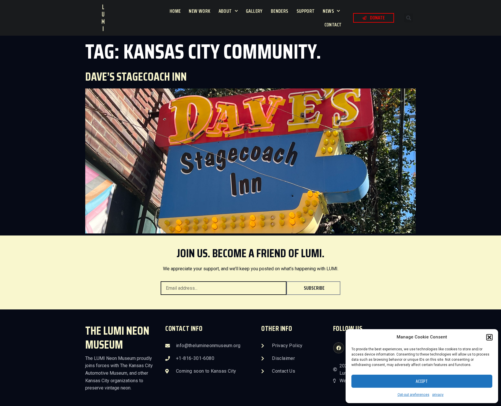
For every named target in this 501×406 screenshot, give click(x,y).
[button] (489, 337)
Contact (333, 24)
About (225, 11)
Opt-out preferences (413, 395)
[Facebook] (338, 347)
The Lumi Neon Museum (117, 338)
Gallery (254, 11)
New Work (199, 11)
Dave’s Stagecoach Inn (136, 77)
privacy (438, 395)
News (328, 11)
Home (175, 11)
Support (306, 11)
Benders (279, 11)
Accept (422, 381)
